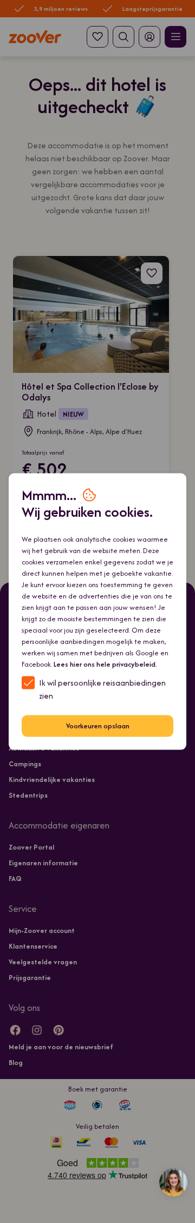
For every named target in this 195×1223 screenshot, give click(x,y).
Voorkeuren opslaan (97, 726)
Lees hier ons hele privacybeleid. (105, 664)
